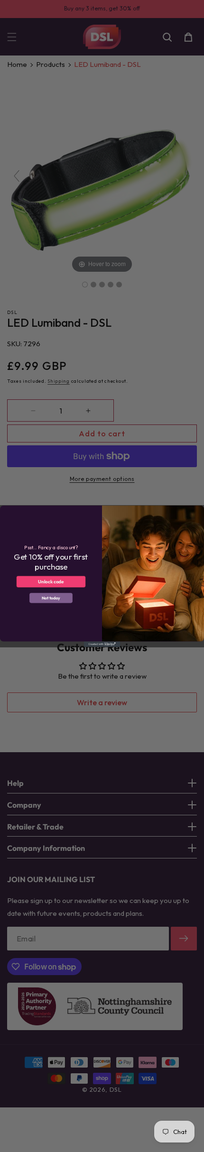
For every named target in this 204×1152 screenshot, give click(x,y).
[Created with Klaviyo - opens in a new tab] (102, 643)
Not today (51, 597)
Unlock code (51, 581)
